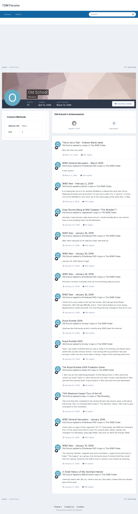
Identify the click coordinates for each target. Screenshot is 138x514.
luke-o (85, 396)
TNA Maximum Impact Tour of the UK (82, 393)
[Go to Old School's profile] (58, 144)
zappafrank (87, 212)
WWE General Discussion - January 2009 (83, 419)
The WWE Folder (98, 145)
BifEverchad (87, 474)
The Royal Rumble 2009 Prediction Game (83, 367)
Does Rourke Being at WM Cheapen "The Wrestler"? (89, 209)
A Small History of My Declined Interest (82, 471)
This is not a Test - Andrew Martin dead (82, 142)
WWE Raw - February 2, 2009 (77, 183)
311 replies (88, 463)
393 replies (89, 437)
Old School (67, 145)
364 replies (89, 245)
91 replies (89, 225)
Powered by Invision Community (69, 510)
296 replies (87, 175)
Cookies (80, 507)
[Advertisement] (69, 43)
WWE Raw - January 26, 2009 (78, 233)
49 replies (89, 385)
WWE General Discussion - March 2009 (82, 163)
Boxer (84, 186)
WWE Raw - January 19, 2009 (78, 445)
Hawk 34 (86, 370)
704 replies (90, 333)
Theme (57, 507)
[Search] (133, 14)
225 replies (89, 201)
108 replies (89, 487)
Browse (7, 14)
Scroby (85, 323)
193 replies (87, 155)
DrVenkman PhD (89, 166)
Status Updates (120, 14)
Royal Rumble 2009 (72, 320)
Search (19, 14)
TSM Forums (10, 5)
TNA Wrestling (103, 396)
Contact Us (69, 507)
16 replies (89, 411)
